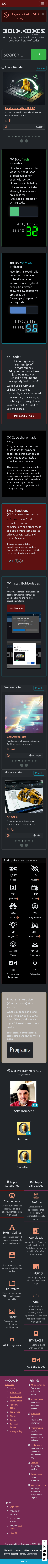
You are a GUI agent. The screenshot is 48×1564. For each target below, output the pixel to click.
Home (12, 1388)
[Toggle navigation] (42, 3)
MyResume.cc (37, 1399)
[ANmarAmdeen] (6, 127)
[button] (38, 54)
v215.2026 (14, 1507)
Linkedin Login (25, 415)
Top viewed (15, 1412)
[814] (24, 1093)
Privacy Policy (16, 1431)
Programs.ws (37, 1428)
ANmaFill (12, 816)
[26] (24, 1128)
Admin (13, 1420)
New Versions (16, 1400)
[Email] (44, 1551)
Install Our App (16, 608)
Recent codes (16, 1396)
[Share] (44, 1542)
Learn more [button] (32, 1554)
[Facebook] (44, 1555)
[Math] (10, 120)
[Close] (43, 14)
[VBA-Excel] (6, 120)
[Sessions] (13, 749)
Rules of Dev (15, 1392)
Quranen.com (37, 1474)
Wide (14, 1533)
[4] (24, 1156)
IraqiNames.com (38, 1485)
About (12, 1416)
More (40, 68)
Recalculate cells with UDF (20, 108)
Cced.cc (34, 1463)
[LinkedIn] (44, 1547)
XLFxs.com (35, 1413)
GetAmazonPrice (16, 736)
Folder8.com (36, 1445)
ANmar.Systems (38, 1385)
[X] (44, 1559)
